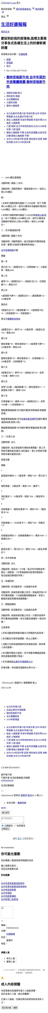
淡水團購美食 (12, 99)
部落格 (9, 63)
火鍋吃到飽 (11, 102)
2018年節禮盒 (12, 719)
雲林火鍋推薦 (12, 106)
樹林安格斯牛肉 (13, 713)
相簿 (8, 59)
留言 (30, 795)
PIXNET (12, 970)
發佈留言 (5, 829)
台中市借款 (6, 893)
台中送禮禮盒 (7, 250)
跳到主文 (5, 32)
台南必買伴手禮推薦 (16, 710)
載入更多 (5, 813)
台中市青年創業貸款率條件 (14, 887)
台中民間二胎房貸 (9, 899)
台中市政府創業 (8, 890)
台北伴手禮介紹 (13, 707)
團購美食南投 (13, 319)
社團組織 (23, 54)
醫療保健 (22, 803)
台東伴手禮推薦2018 (23, 662)
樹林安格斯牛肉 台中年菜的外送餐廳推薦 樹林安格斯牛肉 (26, 81)
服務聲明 (28, 973)
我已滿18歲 (6, 1008)
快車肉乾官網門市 (29, 419)
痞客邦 (24, 795)
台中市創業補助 (8, 896)
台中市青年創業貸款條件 (13, 883)
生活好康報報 (14, 24)
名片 (8, 66)
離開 (15, 1008)
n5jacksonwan (7, 780)
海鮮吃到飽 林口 (14, 93)
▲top (3, 807)
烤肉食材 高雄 (13, 96)
